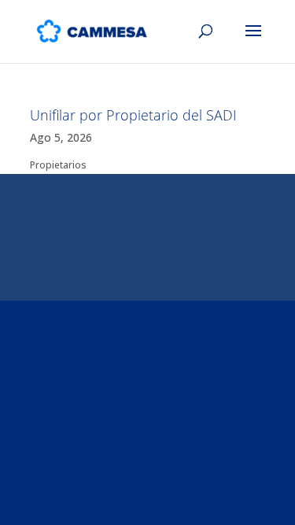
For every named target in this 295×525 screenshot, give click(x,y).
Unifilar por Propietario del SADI (133, 114)
